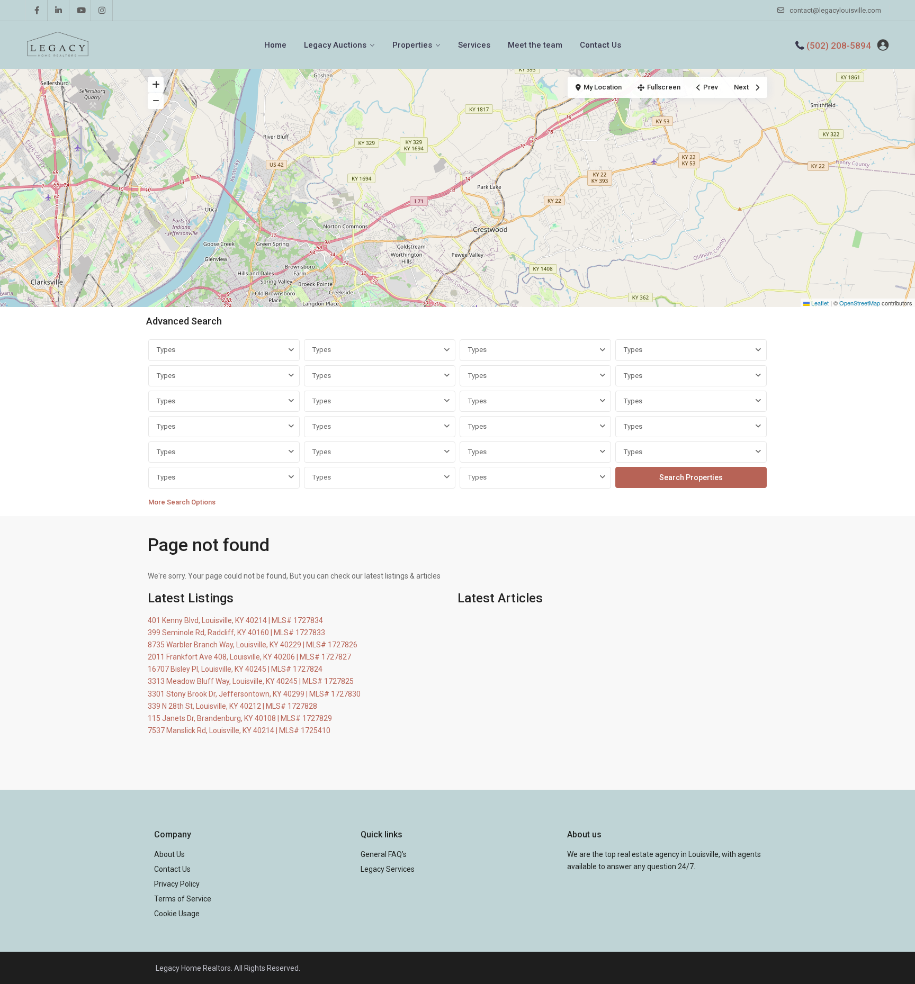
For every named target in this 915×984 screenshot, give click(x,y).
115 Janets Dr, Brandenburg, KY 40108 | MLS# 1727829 (240, 718)
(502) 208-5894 (838, 45)
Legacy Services (388, 869)
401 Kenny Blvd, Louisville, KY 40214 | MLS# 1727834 (235, 620)
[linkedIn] (58, 10)
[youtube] (80, 10)
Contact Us (600, 45)
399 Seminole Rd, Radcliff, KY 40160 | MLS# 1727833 (236, 632)
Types (166, 350)
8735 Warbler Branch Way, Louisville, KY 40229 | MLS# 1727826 (252, 644)
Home (275, 45)
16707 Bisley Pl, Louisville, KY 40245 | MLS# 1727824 (235, 669)
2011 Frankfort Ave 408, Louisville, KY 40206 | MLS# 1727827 (249, 657)
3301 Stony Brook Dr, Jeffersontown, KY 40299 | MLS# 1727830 (254, 694)
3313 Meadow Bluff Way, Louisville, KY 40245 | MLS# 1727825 (251, 681)
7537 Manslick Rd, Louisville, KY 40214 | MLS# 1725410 (239, 730)
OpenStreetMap (859, 303)
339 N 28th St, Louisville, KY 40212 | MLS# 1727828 (232, 706)
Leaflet (819, 303)
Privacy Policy (177, 884)
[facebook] (37, 10)
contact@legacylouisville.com (835, 10)
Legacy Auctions (335, 45)
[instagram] (102, 10)
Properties (412, 45)
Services (474, 45)
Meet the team (535, 45)
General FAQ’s (384, 854)
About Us (169, 854)
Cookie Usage (177, 913)
